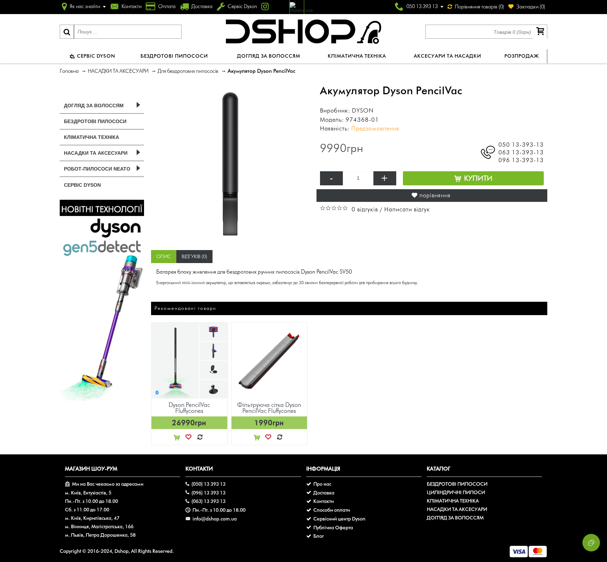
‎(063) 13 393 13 (208, 501)
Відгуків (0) (194, 257)
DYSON (363, 110)
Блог (318, 536)
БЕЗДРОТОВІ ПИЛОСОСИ (457, 484)
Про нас (322, 484)
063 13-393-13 (521, 152)
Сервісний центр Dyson (339, 519)
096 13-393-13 (521, 160)
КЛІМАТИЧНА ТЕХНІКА (453, 501)
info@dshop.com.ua (214, 519)
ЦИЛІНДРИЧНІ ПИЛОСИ (456, 493)
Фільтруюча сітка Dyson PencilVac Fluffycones (269, 408)
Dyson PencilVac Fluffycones (189, 408)
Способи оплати (331, 510)
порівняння (435, 195)
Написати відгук (407, 209)
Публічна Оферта (333, 528)
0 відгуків (365, 209)
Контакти (323, 501)
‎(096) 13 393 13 (208, 493)
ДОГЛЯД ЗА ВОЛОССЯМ (455, 518)
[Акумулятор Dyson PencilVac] (230, 163)
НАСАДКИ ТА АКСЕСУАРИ (457, 509)
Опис (163, 257)
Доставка (323, 493)
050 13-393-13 (521, 144)
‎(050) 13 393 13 (208, 484)
